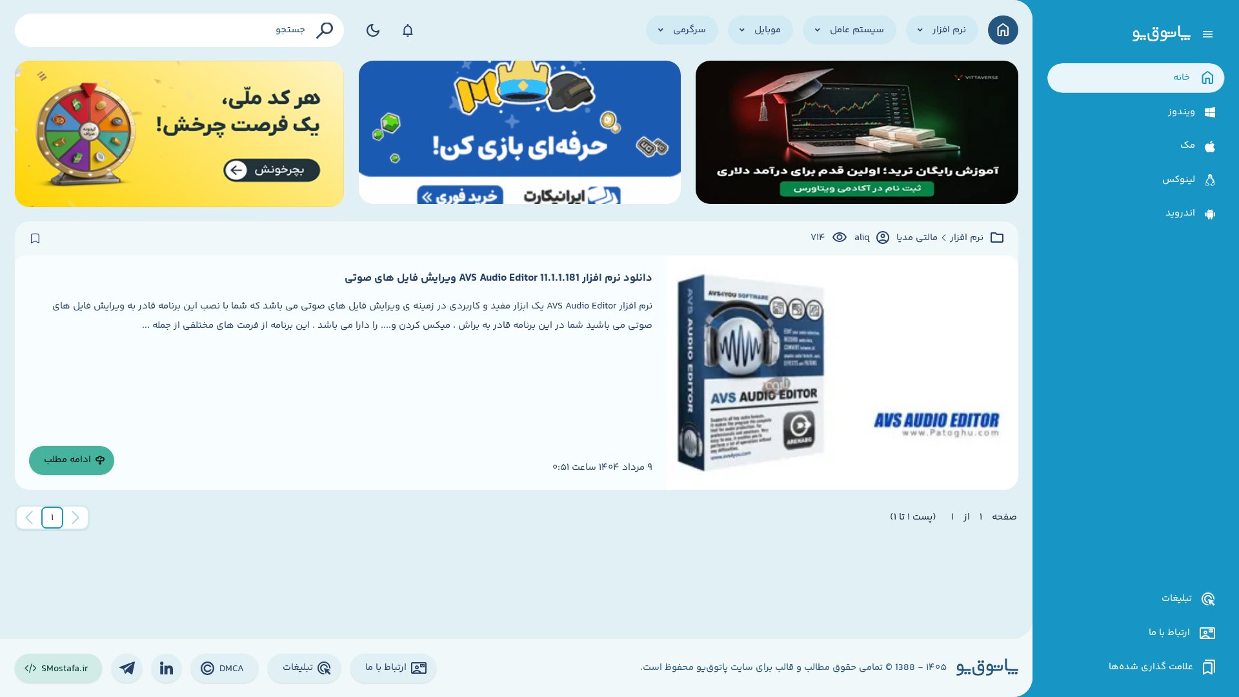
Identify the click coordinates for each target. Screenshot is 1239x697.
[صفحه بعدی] (29, 518)
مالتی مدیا (917, 238)
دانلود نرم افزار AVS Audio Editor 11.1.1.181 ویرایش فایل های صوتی (498, 278)
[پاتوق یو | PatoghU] (1162, 34)
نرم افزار (966, 238)
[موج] (857, 134)
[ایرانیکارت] (520, 134)
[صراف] (180, 134)
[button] (52, 518)
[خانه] (1003, 30)
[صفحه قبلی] (75, 518)
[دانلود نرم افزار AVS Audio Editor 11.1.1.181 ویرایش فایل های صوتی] (842, 373)
